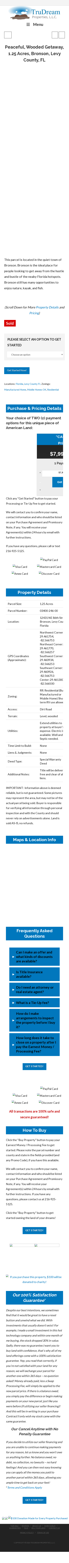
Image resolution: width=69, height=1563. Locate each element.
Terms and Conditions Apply (24, 1487)
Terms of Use (43, 1533)
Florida (19, 383)
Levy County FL (32, 383)
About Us (36, 1526)
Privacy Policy (27, 1533)
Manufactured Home (15, 389)
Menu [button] (38, 24)
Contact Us (54, 1528)
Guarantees (15, 1528)
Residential (53, 389)
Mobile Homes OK (36, 389)
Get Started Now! (17, 370)
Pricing (34, 313)
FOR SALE (14, 1526)
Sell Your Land (38, 1528)
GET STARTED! (34, 1066)
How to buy (50, 1526)
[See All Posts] (8, 35)
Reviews (25, 1526)
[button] (34, 957)
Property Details (47, 307)
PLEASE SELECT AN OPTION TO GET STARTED (34, 342)
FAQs (26, 1528)
